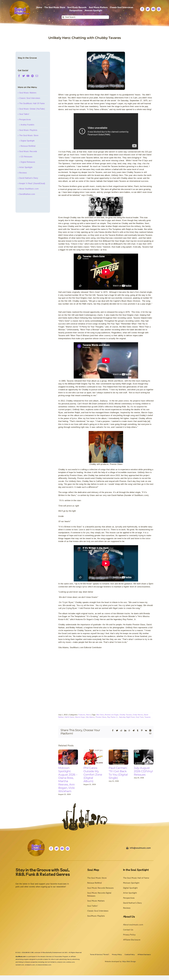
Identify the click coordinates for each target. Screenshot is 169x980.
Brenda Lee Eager (112, 715)
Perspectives (25, 119)
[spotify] (159, 9)
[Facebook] (19, 76)
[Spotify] (32, 76)
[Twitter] (23, 76)
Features (81, 715)
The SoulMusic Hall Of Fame (32, 103)
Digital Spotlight (27, 141)
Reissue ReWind (28, 146)
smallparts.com (30, 965)
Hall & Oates (69, 717)
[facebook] (142, 9)
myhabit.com (20, 965)
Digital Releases (28, 162)
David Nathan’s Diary (28, 178)
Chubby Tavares (126, 715)
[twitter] (148, 9)
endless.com (70, 962)
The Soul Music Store (28, 135)
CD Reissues (26, 157)
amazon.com (61, 962)
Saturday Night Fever (127, 717)
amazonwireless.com (44, 965)
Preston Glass (101, 717)
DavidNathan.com (27, 194)
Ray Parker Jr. (112, 717)
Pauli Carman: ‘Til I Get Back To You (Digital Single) (118, 772)
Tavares (147, 717)
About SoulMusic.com (29, 189)
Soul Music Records (28, 151)
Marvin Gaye (80, 717)
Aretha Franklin (27, 125)
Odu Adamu (90, 717)
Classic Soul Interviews (29, 98)
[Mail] (37, 76)
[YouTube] (28, 76)
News (88, 715)
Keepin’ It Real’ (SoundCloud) (32, 183)
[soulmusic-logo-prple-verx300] (20, 2)
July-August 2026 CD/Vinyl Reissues (143, 771)
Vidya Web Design (129, 961)
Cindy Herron (138, 715)
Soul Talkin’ (24, 114)
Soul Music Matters (27, 93)
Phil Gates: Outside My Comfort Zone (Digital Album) (92, 774)
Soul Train (140, 717)
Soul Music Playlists (28, 130)
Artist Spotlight (25, 167)
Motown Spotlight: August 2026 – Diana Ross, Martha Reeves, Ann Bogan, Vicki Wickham (67, 779)
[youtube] (153, 9)
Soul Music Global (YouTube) (32, 109)
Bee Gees (100, 715)
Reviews (23, 173)
